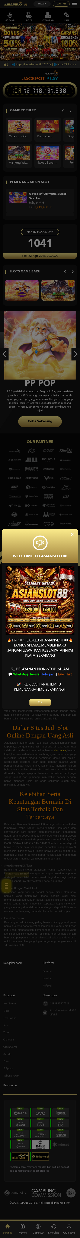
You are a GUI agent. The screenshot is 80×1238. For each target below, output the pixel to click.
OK (40, 702)
